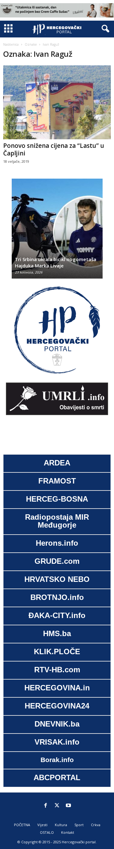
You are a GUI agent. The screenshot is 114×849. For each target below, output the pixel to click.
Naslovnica (11, 44)
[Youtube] (68, 806)
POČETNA (22, 824)
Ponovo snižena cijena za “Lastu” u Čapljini (53, 149)
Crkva (95, 824)
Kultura (61, 824)
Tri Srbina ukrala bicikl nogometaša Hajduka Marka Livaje (55, 262)
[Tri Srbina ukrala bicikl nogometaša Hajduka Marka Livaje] (57, 232)
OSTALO (47, 832)
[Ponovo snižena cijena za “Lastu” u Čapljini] (57, 102)
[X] (57, 806)
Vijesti (42, 824)
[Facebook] (46, 806)
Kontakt (67, 832)
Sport (79, 824)
